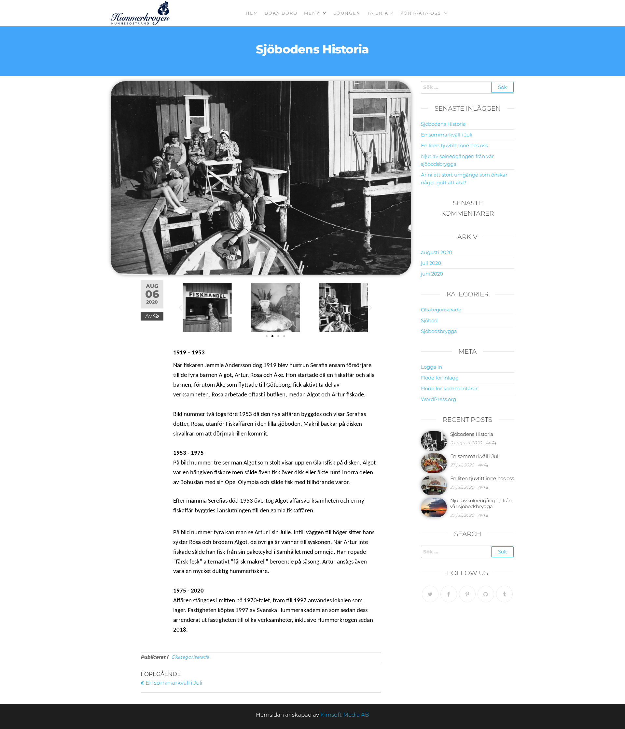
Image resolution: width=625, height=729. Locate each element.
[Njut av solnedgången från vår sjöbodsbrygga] (434, 507)
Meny (312, 13)
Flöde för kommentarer (449, 388)
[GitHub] (486, 594)
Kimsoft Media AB (344, 714)
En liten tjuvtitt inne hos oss (454, 145)
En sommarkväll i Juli (446, 135)
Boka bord (281, 13)
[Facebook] (448, 594)
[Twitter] (430, 594)
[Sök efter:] (468, 87)
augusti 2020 (436, 252)
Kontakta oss (420, 13)
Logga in (431, 367)
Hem (252, 13)
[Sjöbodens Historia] (434, 440)
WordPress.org (438, 399)
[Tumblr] (504, 594)
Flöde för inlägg (440, 378)
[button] (180, 307)
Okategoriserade (190, 657)
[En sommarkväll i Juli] (434, 463)
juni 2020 (432, 274)
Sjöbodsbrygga (439, 331)
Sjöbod (429, 320)
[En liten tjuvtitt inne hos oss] (434, 485)
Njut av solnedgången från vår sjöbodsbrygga (481, 503)
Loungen (347, 13)
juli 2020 (431, 263)
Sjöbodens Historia (443, 124)
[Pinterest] (467, 594)
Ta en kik (380, 13)
